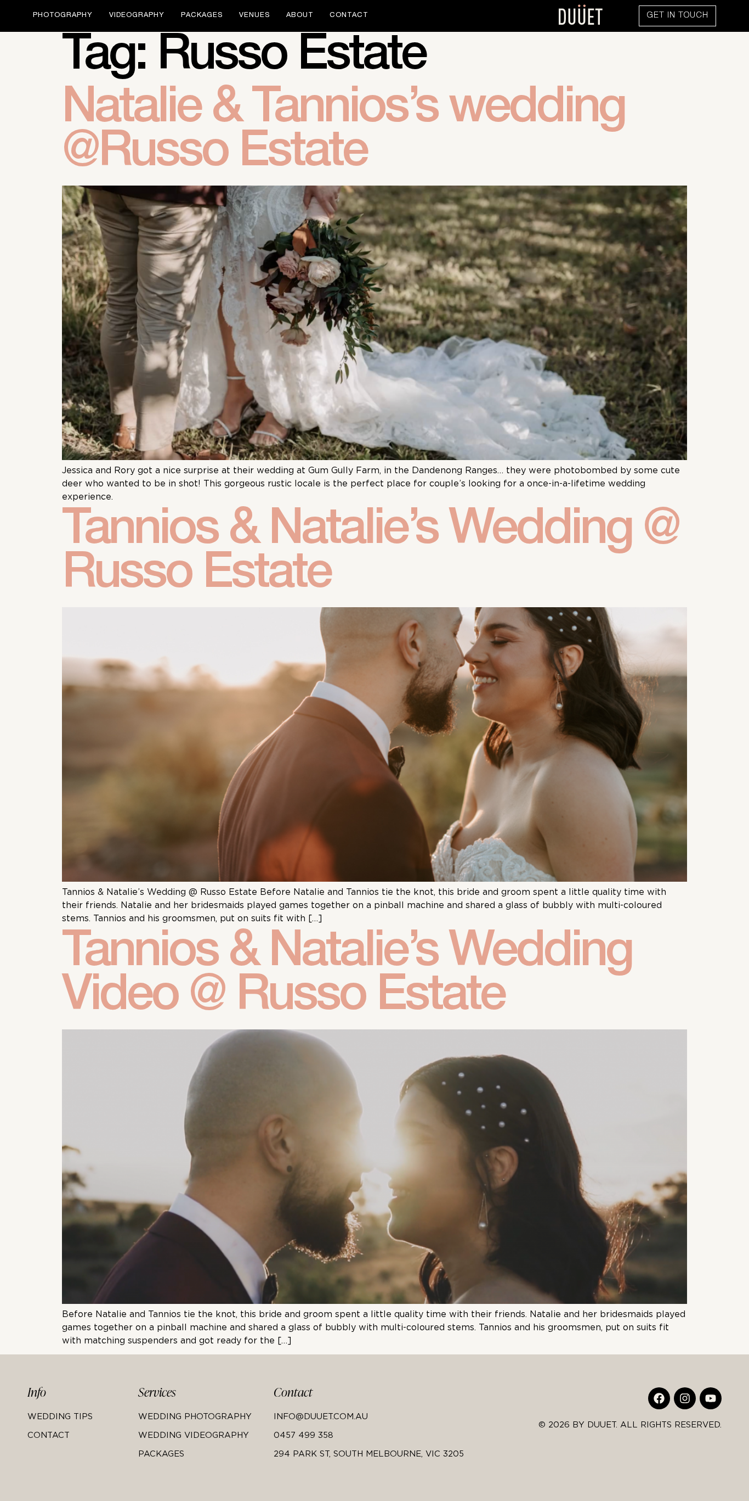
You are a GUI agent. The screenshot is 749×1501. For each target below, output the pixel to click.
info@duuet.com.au (321, 1416)
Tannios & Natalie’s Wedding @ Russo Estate (370, 554)
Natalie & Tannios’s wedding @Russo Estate (343, 133)
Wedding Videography (193, 1434)
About (299, 15)
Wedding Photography (195, 1416)
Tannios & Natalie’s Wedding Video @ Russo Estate (347, 976)
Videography (136, 15)
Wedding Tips (60, 1416)
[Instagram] (685, 1398)
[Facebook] (659, 1398)
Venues (254, 15)
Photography (63, 15)
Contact (349, 15)
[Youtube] (711, 1398)
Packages (202, 15)
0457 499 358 (303, 1434)
